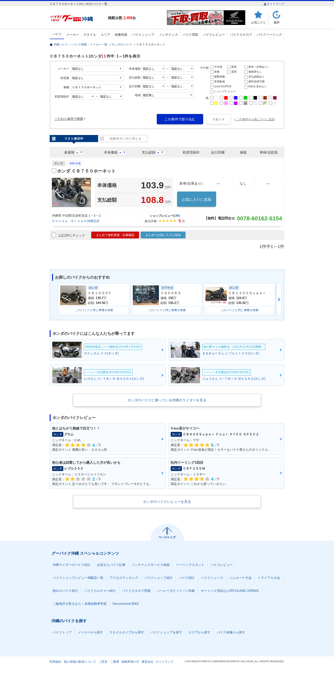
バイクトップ (62, 632)
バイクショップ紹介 (158, 578)
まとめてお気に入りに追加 (163, 235)
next (278, 299)
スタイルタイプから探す (126, 632)
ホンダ (58, 163)
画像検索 (121, 34)
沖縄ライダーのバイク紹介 (72, 565)
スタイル (89, 34)
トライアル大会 (269, 578)
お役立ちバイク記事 (111, 565)
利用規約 (55, 661)
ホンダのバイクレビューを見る (167, 502)
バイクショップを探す (166, 632)
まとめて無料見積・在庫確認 (115, 235)
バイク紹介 (187, 578)
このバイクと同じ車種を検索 (94, 310)
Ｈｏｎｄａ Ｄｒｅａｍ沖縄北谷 (76, 221)
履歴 (276, 22)
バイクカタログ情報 (136, 591)
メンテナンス (168, 34)
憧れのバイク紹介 (65, 591)
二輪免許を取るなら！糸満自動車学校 (80, 604)
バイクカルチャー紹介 (100, 591)
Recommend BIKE (126, 604)
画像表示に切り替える (125, 138)
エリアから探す (199, 632)
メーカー (72, 34)
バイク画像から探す (231, 632)
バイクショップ (143, 34)
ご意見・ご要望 (109, 661)
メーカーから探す (90, 632)
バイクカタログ (241, 34)
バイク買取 (190, 34)
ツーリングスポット (190, 565)
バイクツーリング (269, 34)
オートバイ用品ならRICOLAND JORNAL (230, 591)
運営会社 (147, 661)
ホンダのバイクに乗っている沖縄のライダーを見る (167, 400)
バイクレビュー (214, 34)
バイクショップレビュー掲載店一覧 (78, 578)
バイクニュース (212, 578)
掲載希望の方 (130, 661)
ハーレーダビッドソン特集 (176, 591)
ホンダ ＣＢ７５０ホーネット (86, 170)
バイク (57, 34)
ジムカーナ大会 (240, 578)
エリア (105, 34)
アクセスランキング (124, 578)
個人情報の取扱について (80, 661)
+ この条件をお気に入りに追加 (254, 119)
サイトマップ (275, 4)
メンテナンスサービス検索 (151, 565)
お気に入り (258, 22)
